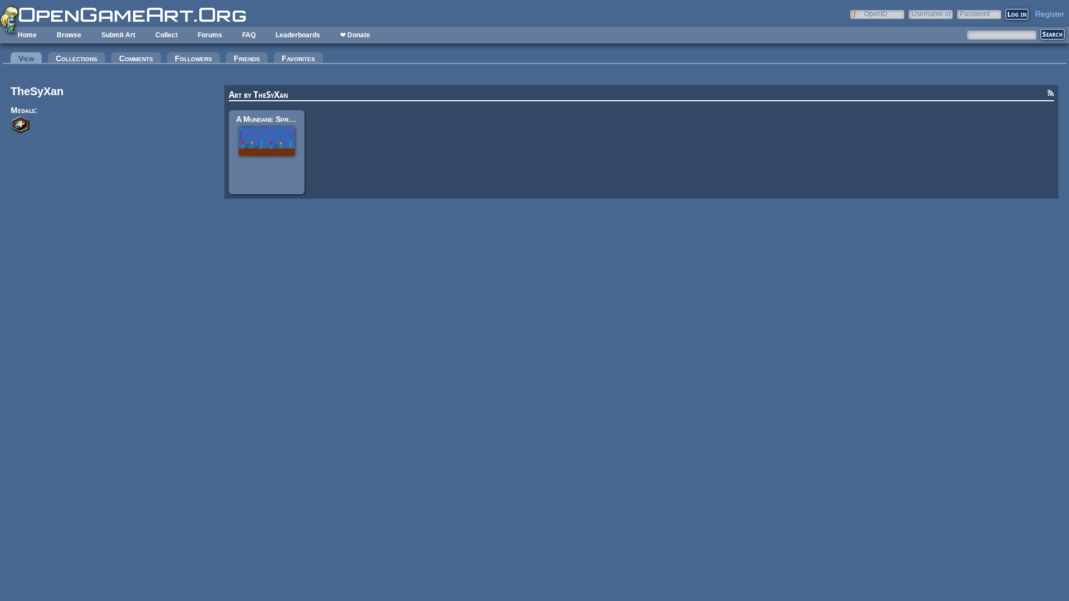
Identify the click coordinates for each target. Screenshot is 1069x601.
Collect (166, 35)
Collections (76, 58)
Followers (193, 58)
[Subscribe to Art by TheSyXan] (1050, 94)
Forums (210, 35)
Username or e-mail (931, 13)
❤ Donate (355, 35)
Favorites (298, 58)
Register (1050, 13)
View (30, 58)
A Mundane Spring (267, 119)
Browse (69, 35)
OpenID (875, 13)
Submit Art (118, 35)
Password (975, 13)
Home (27, 35)
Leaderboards (298, 35)
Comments (136, 58)
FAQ (249, 35)
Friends (247, 58)
